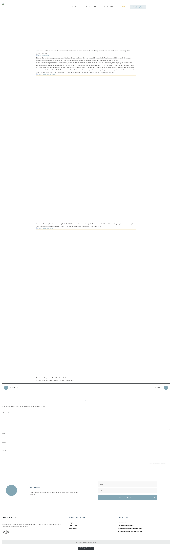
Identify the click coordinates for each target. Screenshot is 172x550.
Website (4, 451)
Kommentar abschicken (157, 463)
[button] (130, 531)
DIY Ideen (91, 24)
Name (4, 433)
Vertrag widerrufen (86, 548)
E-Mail (4, 442)
